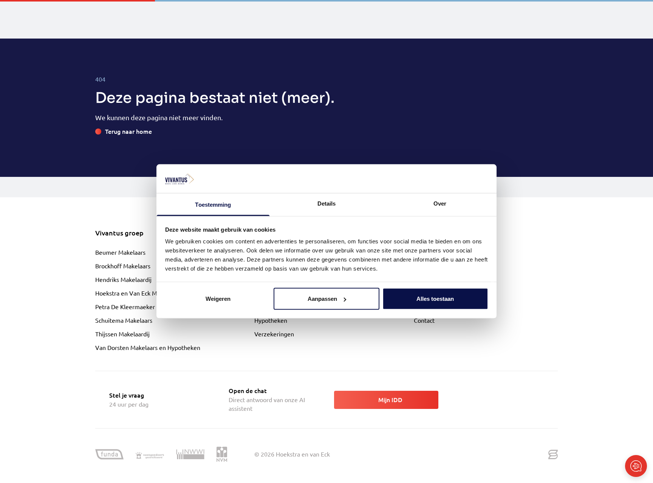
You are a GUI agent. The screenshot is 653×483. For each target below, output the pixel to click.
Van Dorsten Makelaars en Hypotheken (147, 347)
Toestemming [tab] (213, 204)
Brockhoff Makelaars (122, 265)
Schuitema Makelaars (123, 320)
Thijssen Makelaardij (122, 333)
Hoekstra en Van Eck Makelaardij (139, 293)
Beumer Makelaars (120, 252)
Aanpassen (322, 299)
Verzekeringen (274, 333)
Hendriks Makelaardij (123, 279)
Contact (424, 320)
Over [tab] (439, 203)
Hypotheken (270, 320)
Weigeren (218, 299)
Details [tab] (326, 203)
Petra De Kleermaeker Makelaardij (141, 306)
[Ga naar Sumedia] (553, 454)
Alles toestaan (435, 299)
